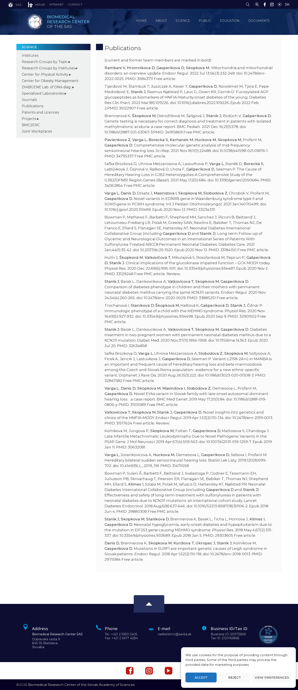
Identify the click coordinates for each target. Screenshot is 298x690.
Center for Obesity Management (50, 81)
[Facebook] (266, 4)
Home (141, 21)
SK (287, 4)
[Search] (249, 4)
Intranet (56, 4)
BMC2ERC (31, 125)
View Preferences (272, 678)
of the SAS (68, 21)
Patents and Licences (40, 112)
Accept (201, 678)
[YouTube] (280, 4)
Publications (32, 106)
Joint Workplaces (37, 131)
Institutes (30, 55)
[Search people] (257, 4)
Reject (234, 678)
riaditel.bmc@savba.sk (174, 634)
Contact (75, 4)
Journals (29, 100)
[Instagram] (273, 4)
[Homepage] (35, 22)
